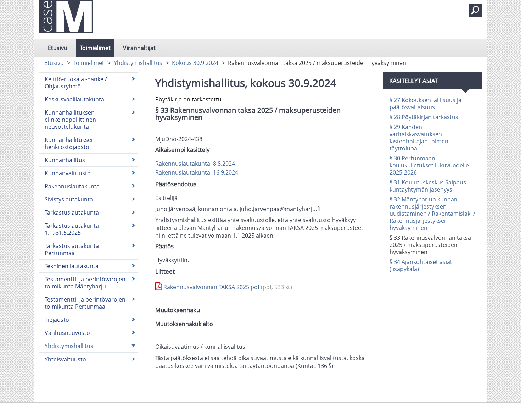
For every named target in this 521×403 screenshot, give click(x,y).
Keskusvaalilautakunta (74, 99)
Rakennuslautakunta (72, 186)
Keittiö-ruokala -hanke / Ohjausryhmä (76, 82)
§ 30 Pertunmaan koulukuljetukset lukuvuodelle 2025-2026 (429, 165)
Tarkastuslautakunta (72, 212)
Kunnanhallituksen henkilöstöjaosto (70, 143)
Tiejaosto (57, 320)
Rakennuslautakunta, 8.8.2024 (195, 163)
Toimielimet (95, 48)
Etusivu (57, 48)
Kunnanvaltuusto (68, 173)
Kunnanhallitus (65, 160)
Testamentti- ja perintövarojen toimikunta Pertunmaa (85, 303)
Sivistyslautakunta (69, 199)
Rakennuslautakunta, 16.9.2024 (196, 172)
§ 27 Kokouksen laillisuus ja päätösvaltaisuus (425, 103)
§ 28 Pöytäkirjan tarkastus (424, 117)
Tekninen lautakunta (72, 266)
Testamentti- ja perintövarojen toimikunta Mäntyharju (85, 282)
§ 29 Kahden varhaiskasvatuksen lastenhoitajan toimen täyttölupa (419, 137)
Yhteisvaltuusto (65, 359)
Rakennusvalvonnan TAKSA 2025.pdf (227, 287)
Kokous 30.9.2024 (195, 63)
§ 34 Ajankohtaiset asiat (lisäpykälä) (421, 265)
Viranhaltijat (139, 48)
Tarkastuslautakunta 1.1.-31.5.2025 (72, 229)
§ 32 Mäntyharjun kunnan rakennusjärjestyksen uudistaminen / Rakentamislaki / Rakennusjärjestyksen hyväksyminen (432, 213)
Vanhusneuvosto (67, 333)
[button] (475, 10)
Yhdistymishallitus (138, 63)
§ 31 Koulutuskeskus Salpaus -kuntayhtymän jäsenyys (429, 186)
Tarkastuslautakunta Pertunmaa (72, 249)
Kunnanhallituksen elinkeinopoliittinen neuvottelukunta (70, 120)
